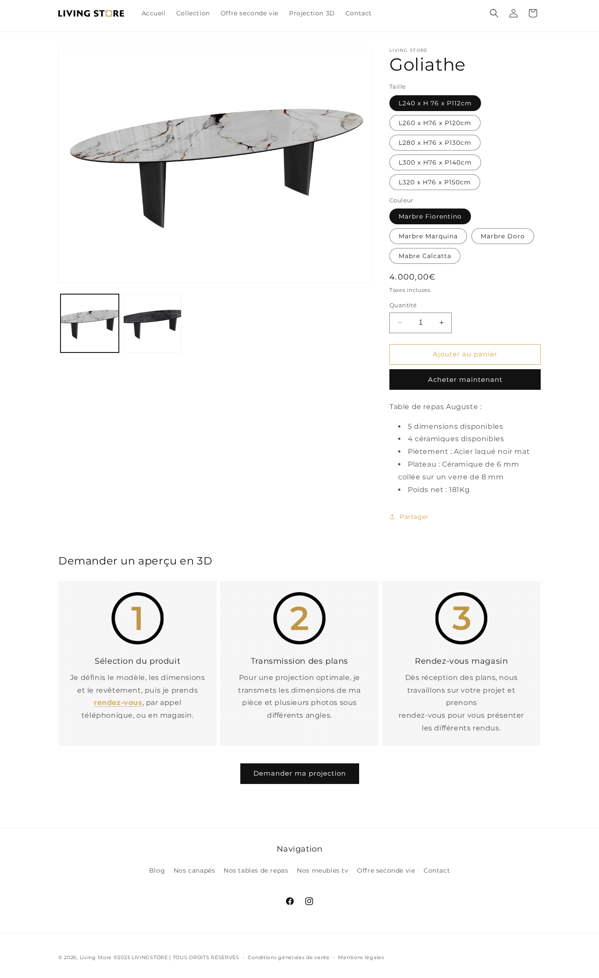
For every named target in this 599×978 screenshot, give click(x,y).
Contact (437, 870)
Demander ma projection (299, 773)
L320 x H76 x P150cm (435, 182)
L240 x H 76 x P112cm (435, 103)
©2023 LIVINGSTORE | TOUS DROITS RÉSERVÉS (176, 957)
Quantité (403, 305)
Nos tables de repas (256, 870)
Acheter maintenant (465, 379)
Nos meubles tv (322, 870)
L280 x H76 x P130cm (435, 143)
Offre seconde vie (386, 870)
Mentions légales (361, 957)
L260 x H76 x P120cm (435, 123)
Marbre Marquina (428, 236)
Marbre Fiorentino (430, 216)
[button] (494, 13)
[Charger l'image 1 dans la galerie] (90, 324)
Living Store (96, 957)
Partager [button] (414, 517)
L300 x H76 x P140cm (435, 162)
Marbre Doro (503, 236)
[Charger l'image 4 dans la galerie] (152, 324)
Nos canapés (194, 870)
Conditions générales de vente (288, 957)
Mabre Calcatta (425, 256)
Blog (157, 870)
